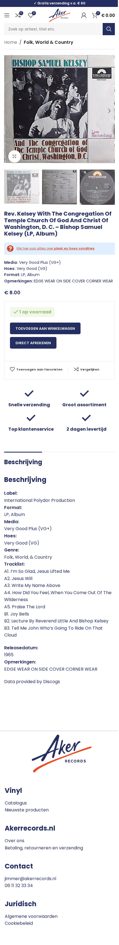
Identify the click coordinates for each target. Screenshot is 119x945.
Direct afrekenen (33, 343)
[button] (9, 110)
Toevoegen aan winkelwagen (45, 328)
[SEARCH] (109, 29)
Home (10, 42)
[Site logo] (59, 15)
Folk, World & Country (48, 42)
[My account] (83, 15)
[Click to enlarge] (14, 156)
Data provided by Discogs (32, 681)
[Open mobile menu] (6, 15)
